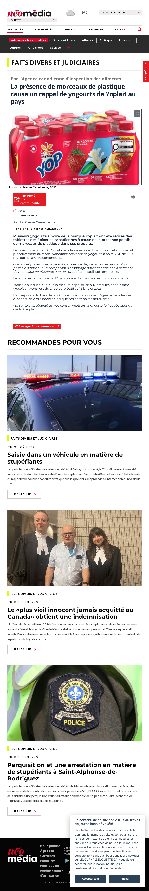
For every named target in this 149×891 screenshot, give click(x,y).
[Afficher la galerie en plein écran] (137, 113)
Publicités (47, 861)
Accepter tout (90, 878)
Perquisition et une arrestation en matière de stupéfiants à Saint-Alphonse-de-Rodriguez (71, 771)
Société (55, 47)
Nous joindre (50, 846)
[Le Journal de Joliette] (22, 860)
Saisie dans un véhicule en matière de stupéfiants (65, 458)
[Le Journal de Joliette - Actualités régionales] (29, 13)
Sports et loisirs (64, 40)
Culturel (15, 47)
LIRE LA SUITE (21, 494)
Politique (106, 40)
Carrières (47, 856)
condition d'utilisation (109, 868)
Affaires (87, 40)
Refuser (124, 878)
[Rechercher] (140, 29)
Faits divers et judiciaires (55, 62)
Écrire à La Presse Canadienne (39, 229)
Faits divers (35, 47)
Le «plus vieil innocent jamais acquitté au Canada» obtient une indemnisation (70, 613)
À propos (47, 851)
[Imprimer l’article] (133, 197)
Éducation (126, 40)
